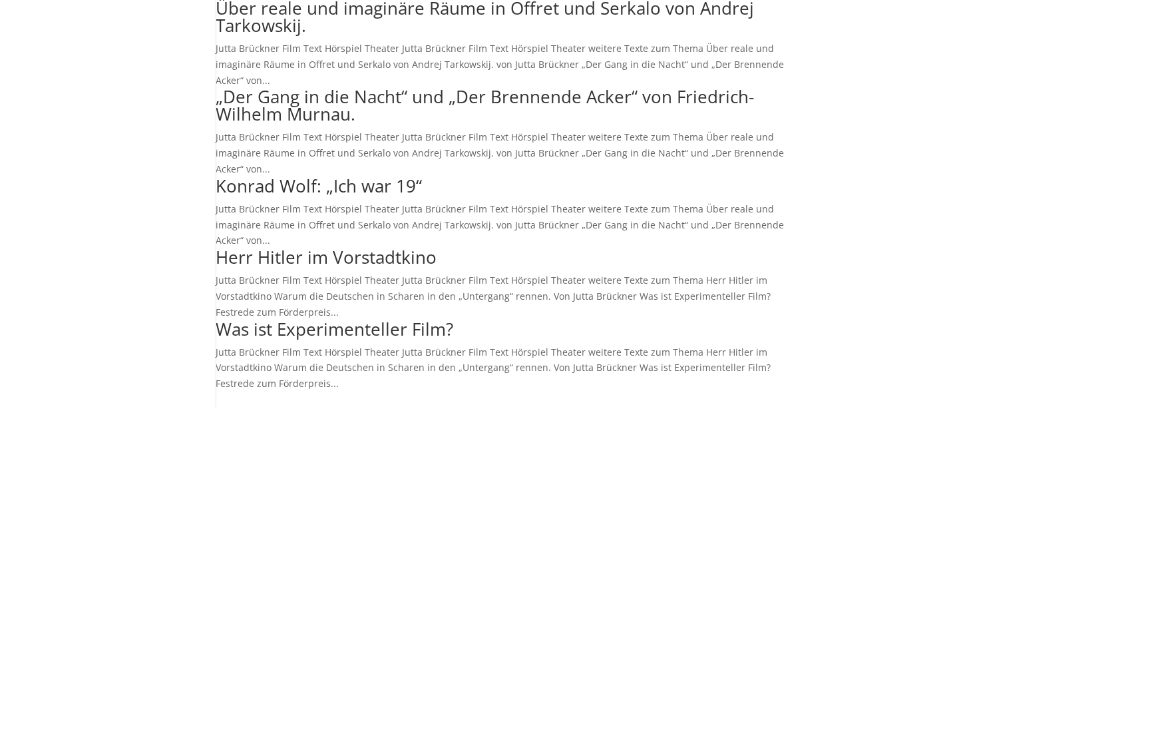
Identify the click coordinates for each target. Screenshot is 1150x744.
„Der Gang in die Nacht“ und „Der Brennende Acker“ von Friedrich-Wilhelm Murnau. (485, 105)
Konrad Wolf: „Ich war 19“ (319, 186)
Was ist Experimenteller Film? (334, 329)
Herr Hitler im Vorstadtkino (326, 257)
